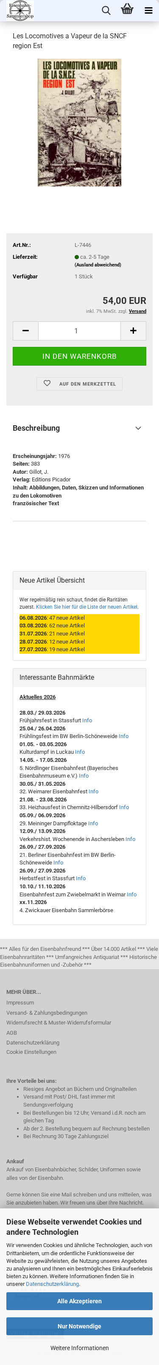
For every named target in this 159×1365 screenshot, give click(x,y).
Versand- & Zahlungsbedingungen (46, 1013)
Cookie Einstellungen (31, 1052)
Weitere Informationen (79, 1348)
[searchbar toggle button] (106, 10)
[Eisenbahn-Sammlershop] (17, 10)
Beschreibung (36, 428)
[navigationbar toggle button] (148, 10)
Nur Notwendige (79, 1326)
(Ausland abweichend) (98, 265)
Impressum (20, 1002)
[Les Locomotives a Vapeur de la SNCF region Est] (79, 122)
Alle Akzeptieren (79, 1301)
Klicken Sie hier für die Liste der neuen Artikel (86, 607)
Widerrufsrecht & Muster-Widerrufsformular (58, 1022)
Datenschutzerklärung (52, 1284)
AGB (11, 1033)
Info (87, 720)
